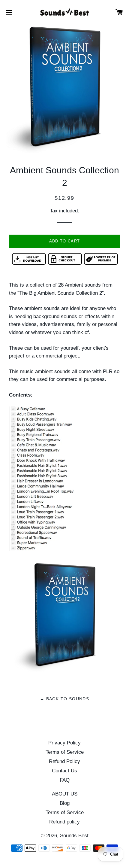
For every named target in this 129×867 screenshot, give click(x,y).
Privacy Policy (64, 743)
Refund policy (64, 822)
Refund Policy (64, 761)
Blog (65, 803)
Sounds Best (74, 835)
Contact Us (64, 771)
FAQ (65, 780)
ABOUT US (64, 794)
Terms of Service (65, 752)
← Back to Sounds (64, 698)
